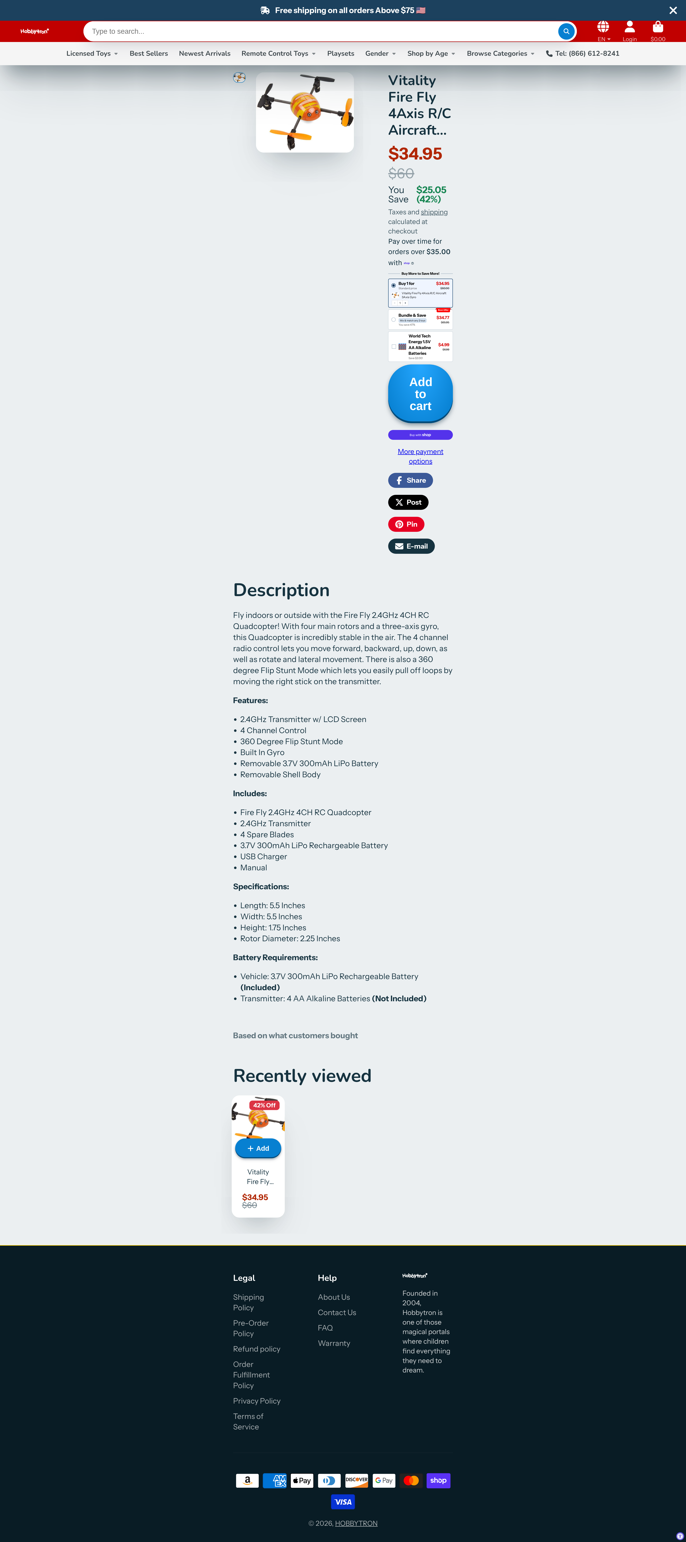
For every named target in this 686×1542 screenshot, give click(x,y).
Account (630, 31)
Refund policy (256, 1349)
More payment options (420, 456)
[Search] (566, 31)
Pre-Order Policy (251, 1328)
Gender (377, 53)
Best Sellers (149, 53)
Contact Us (337, 1312)
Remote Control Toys (275, 53)
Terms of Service (248, 1421)
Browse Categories (497, 53)
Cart (658, 31)
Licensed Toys (88, 53)
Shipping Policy (248, 1302)
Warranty (334, 1343)
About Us (334, 1297)
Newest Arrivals (205, 53)
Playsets (340, 53)
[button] (420, 285)
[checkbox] (420, 346)
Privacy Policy (257, 1401)
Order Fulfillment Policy (251, 1375)
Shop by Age (427, 53)
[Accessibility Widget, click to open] (680, 1536)
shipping (434, 212)
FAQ (325, 1327)
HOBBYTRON (356, 1523)
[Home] (35, 31)
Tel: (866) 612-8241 (587, 53)
